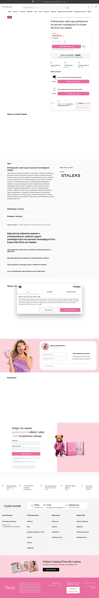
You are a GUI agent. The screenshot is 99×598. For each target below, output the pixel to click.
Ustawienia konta (57, 537)
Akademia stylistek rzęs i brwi (35, 532)
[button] (84, 46)
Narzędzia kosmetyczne (24, 224)
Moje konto (55, 521)
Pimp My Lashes (54, 17)
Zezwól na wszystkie (70, 310)
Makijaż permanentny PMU (65, 11)
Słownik (29, 537)
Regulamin (80, 527)
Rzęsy (40, 11)
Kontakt (29, 542)
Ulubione (54, 527)
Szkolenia (30, 521)
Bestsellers (30, 11)
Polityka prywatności (83, 532)
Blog (28, 527)
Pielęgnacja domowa (80, 11)
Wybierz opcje (72, 93)
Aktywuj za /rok (82, 107)
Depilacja (53, 11)
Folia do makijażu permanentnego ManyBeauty (69, 77)
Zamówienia (55, 532)
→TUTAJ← (64, 2)
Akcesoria (46, 11)
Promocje (22, 11)
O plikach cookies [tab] (71, 291)
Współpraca (30, 548)
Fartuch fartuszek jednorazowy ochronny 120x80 (70, 89)
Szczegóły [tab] (49, 291)
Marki (9, 11)
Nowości (15, 11)
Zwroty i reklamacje (82, 521)
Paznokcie (48, 224)
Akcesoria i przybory (40, 224)
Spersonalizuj (48, 310)
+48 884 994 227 (38, 507)
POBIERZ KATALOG (51, 569)
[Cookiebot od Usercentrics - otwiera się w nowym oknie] (74, 287)
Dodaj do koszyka (65, 46)
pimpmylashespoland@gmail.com (56, 507)
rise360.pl (93, 587)
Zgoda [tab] (27, 292)
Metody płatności (82, 537)
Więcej (89, 11)
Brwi (35, 11)
